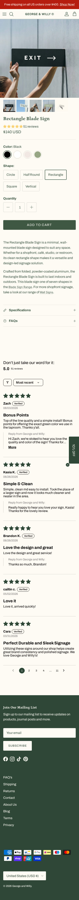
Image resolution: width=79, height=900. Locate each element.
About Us (10, 804)
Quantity (9, 198)
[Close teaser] (68, 465)
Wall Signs (46, 292)
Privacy (8, 825)
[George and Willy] (39, 14)
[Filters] (7, 382)
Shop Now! (67, 4)
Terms (7, 818)
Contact (9, 797)
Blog (6, 811)
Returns (9, 791)
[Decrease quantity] (8, 207)
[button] (13, 126)
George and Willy (21, 886)
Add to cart (39, 225)
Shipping (9, 784)
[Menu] (4, 14)
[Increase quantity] (31, 207)
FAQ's (7, 777)
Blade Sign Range (20, 287)
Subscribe (17, 745)
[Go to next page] (65, 670)
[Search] (13, 14)
